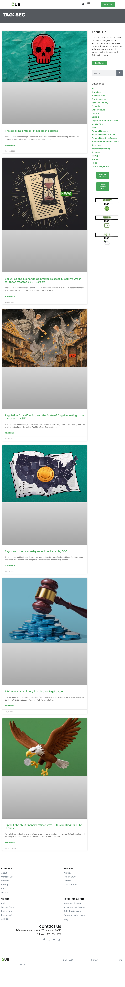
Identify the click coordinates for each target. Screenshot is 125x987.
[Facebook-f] (44, 939)
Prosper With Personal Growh (105, 141)
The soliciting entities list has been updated (31, 130)
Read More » (10, 145)
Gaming (95, 117)
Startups (96, 156)
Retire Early (6, 911)
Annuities (96, 92)
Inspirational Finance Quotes (105, 120)
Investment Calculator (74, 907)
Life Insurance (70, 884)
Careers (5, 880)
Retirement (97, 145)
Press (3, 888)
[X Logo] (49, 939)
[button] (83, 4)
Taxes (94, 163)
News (94, 127)
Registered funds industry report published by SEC (36, 551)
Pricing (4, 884)
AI (93, 88)
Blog (66, 919)
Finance (95, 113)
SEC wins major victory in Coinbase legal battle (34, 691)
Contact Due (7, 876)
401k (3, 903)
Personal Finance (100, 131)
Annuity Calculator (73, 903)
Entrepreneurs (98, 110)
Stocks (95, 159)
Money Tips (97, 124)
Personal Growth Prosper (103, 134)
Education (96, 106)
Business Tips (98, 95)
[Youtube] (54, 939)
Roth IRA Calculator (73, 911)
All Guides (5, 918)
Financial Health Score (74, 915)
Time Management (100, 166)
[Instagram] (59, 939)
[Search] (119, 73)
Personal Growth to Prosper (104, 138)
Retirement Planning (101, 148)
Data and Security (100, 102)
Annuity (67, 873)
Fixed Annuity (70, 876)
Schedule (96, 152)
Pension (67, 880)
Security (5, 892)
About (4, 873)
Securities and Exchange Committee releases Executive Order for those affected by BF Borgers (43, 280)
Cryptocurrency (99, 99)
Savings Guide (7, 907)
